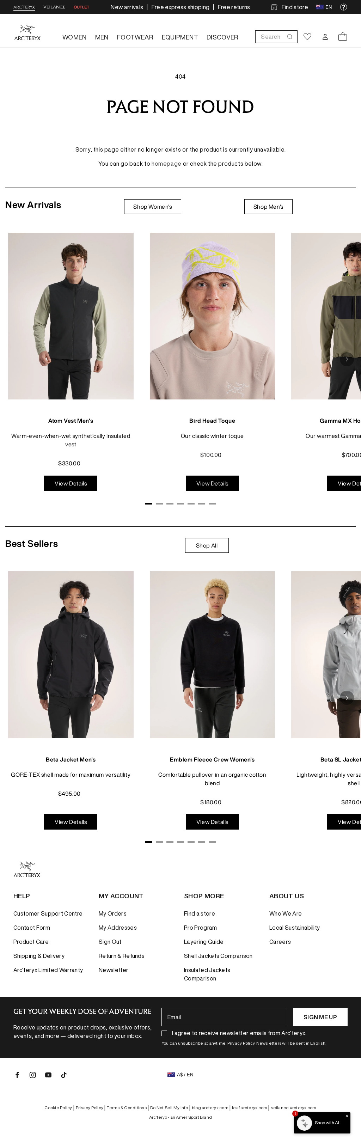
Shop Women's (152, 206)
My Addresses (118, 927)
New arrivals (127, 7)
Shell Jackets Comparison (218, 956)
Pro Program (200, 927)
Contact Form (31, 927)
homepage (167, 163)
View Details (71, 483)
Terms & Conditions (128, 1108)
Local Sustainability (294, 927)
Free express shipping (181, 7)
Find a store (199, 913)
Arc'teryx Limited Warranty (48, 970)
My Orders (113, 913)
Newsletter (113, 970)
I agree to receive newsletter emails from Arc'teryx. (239, 1033)
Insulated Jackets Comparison (207, 974)
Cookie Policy (59, 1108)
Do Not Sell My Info (170, 1108)
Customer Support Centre (47, 913)
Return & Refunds (122, 956)
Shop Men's (268, 206)
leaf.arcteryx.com (250, 1108)
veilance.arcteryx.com (294, 1107)
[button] (276, 36)
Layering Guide (204, 942)
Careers (280, 942)
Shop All (207, 545)
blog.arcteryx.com (211, 1108)
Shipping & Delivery (39, 956)
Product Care (31, 942)
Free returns (234, 7)
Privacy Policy (91, 1108)
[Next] (347, 359)
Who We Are (285, 913)
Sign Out (110, 942)
